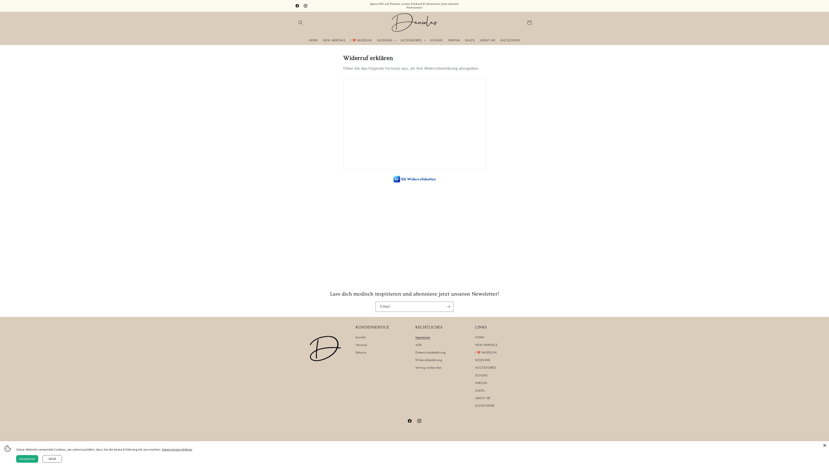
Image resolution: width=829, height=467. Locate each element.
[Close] (825, 445)
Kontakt (360, 337)
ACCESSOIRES (485, 367)
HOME (479, 337)
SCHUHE (481, 375)
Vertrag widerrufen (428, 367)
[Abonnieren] (448, 307)
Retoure (361, 352)
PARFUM (481, 383)
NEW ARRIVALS (486, 345)
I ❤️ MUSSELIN (486, 352)
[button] (300, 22)
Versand (361, 345)
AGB (418, 345)
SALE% (480, 390)
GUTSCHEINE (485, 405)
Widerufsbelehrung (428, 360)
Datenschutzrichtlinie (177, 449)
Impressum (422, 337)
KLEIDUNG (482, 360)
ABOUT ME (483, 398)
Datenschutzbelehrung (430, 352)
